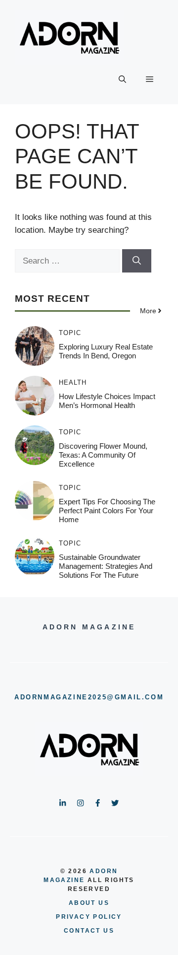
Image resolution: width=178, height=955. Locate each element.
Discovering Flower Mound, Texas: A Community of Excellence (103, 455)
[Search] (136, 261)
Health (73, 382)
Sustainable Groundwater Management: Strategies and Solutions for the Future (105, 566)
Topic (70, 333)
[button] (122, 79)
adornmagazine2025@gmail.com (89, 697)
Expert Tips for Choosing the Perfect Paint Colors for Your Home (107, 510)
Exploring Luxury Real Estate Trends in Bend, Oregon (106, 351)
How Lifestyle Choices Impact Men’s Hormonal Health (107, 400)
